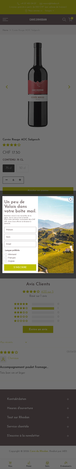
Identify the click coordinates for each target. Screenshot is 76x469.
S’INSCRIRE (20, 267)
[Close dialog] (71, 199)
